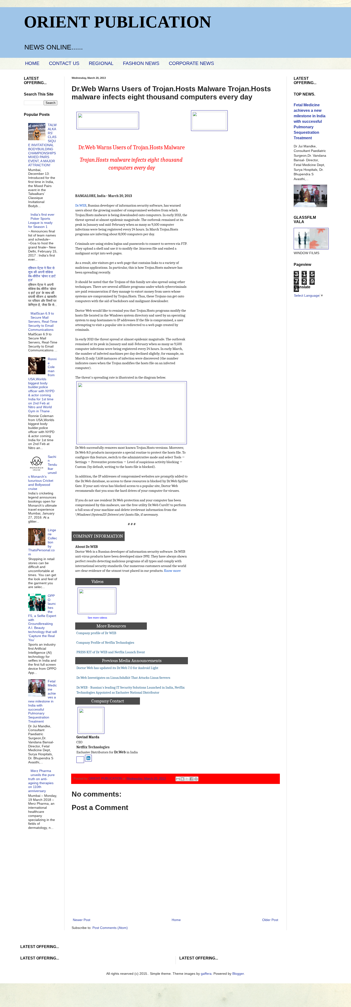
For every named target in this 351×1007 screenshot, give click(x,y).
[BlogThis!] (182, 779)
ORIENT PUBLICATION (117, 22)
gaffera (206, 973)
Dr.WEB (80, 206)
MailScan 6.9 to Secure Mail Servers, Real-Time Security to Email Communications (42, 321)
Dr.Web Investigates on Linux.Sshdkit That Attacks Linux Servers (123, 678)
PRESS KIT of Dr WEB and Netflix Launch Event (111, 652)
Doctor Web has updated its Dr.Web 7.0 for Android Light (117, 668)
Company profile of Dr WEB (96, 633)
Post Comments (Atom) (110, 928)
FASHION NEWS (141, 63)
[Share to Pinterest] (196, 779)
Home (176, 920)
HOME (32, 63)
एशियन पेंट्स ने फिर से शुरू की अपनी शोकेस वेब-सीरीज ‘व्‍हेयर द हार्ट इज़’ (42, 274)
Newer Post (81, 920)
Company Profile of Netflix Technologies (105, 643)
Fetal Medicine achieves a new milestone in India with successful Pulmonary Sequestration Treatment (42, 701)
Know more (172, 571)
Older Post (270, 920)
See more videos (97, 617)
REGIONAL (101, 63)
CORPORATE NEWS (191, 63)
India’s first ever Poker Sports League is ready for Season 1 (41, 220)
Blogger (238, 973)
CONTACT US (64, 63)
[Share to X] (187, 779)
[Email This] (178, 779)
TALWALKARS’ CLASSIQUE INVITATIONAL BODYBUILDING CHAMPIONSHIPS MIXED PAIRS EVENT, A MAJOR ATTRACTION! (42, 145)
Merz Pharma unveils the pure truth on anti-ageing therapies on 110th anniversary (41, 781)
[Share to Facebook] (191, 779)
